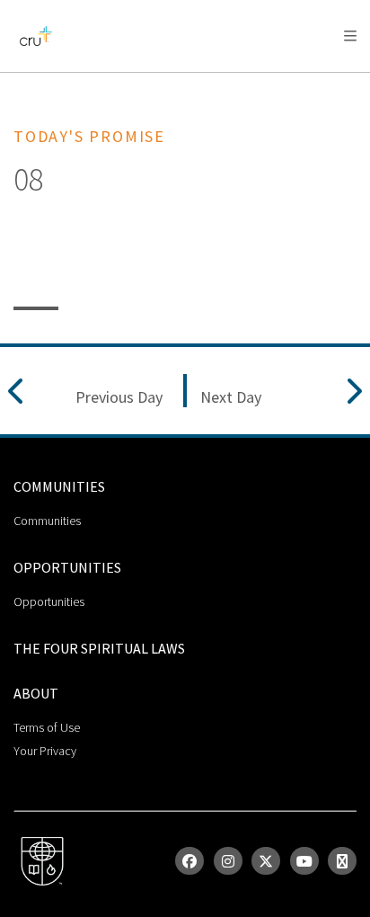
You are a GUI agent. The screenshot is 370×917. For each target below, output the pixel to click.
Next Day (230, 397)
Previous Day (119, 397)
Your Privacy (44, 751)
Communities (47, 520)
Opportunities (48, 601)
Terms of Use (46, 727)
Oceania (156, 81)
